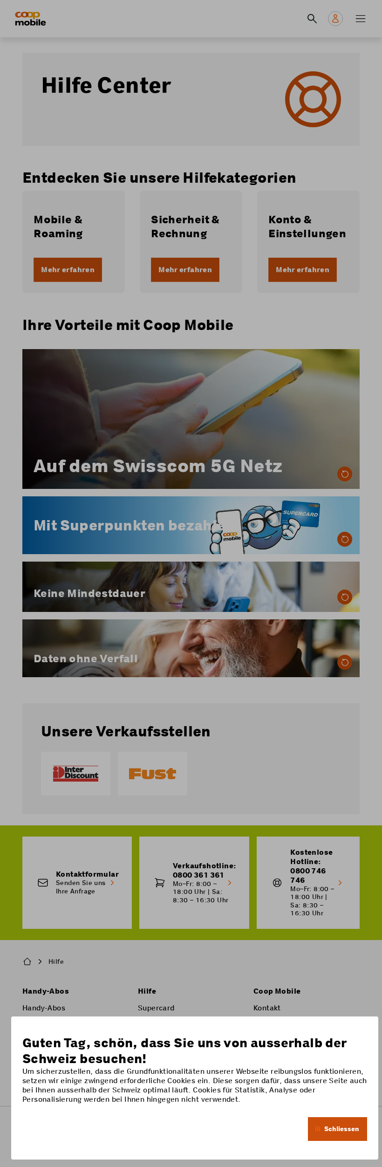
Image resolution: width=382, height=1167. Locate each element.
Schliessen (341, 1129)
